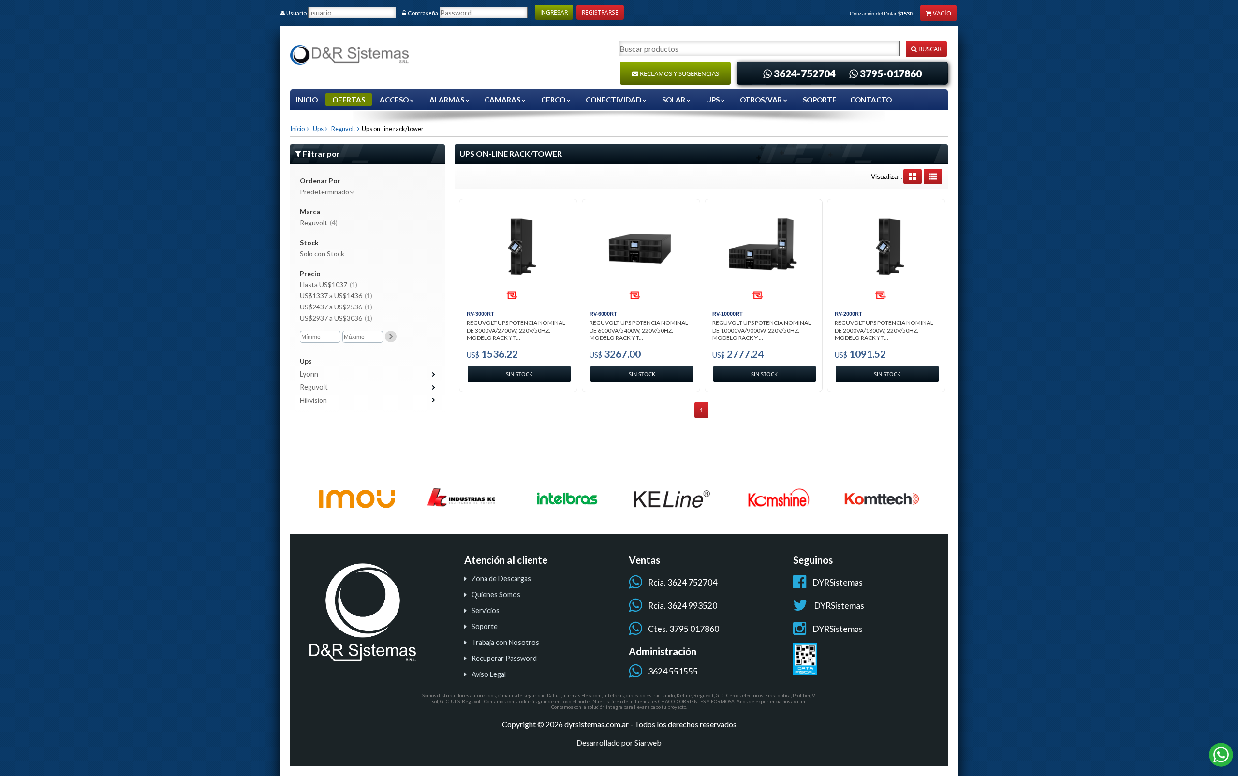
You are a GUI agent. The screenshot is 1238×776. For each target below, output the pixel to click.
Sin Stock (519, 374)
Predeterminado (324, 192)
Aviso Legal (489, 674)
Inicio (307, 99)
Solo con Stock (322, 253)
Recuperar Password (504, 658)
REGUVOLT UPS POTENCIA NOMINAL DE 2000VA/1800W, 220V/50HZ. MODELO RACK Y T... (884, 330)
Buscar (929, 48)
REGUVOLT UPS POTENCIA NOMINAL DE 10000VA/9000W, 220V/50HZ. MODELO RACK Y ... (761, 330)
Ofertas (348, 99)
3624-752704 (805, 73)
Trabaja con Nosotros (505, 642)
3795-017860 (891, 73)
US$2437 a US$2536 (336, 307)
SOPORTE (820, 99)
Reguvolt (342, 128)
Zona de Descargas (501, 578)
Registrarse (600, 12)
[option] (357, 499)
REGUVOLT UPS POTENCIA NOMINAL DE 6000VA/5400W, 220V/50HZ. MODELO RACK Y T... (639, 330)
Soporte (485, 626)
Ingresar (554, 12)
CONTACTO (871, 99)
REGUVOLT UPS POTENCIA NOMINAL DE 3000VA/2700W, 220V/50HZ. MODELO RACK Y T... (516, 330)
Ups (317, 128)
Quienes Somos (496, 594)
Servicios (486, 610)
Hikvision (313, 400)
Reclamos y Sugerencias (678, 73)
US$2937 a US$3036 (336, 318)
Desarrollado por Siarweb (619, 742)
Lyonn (309, 374)
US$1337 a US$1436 (336, 296)
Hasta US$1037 (328, 284)
